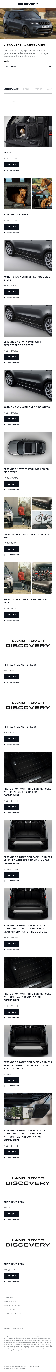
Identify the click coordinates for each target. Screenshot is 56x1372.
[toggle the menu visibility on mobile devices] (3, 4)
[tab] (11, 88)
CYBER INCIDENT (10, 1309)
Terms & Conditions (12, 1305)
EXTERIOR (26, 89)
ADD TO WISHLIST (13, 170)
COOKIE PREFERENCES (12, 1313)
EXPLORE (11, 164)
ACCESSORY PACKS (11, 89)
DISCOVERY (11, 67)
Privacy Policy (10, 1301)
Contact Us (8, 1297)
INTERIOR (38, 89)
